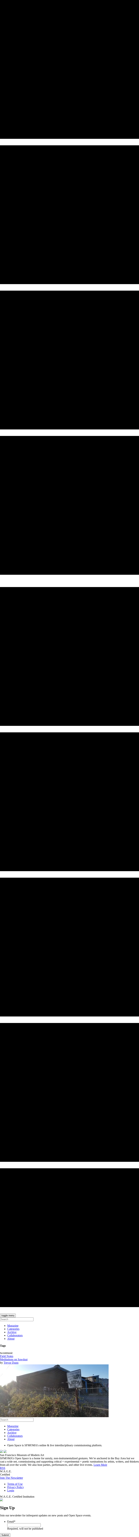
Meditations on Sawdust (14, 1359)
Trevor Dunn (11, 1362)
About (10, 1338)
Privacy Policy (15, 1487)
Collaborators (15, 1335)
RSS (2, 1468)
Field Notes (6, 1356)
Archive (11, 1332)
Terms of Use (15, 1483)
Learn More (100, 1464)
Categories (13, 1328)
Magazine (12, 1325)
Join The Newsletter (11, 1477)
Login (10, 1490)
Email (11, 1521)
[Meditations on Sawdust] (54, 1416)
